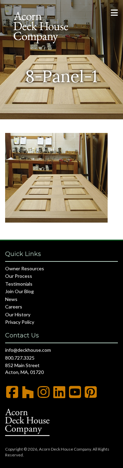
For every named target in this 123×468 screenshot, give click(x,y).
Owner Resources (24, 268)
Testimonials (18, 284)
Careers (13, 307)
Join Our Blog (19, 291)
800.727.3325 (20, 358)
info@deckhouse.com (28, 350)
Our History (17, 314)
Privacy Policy (19, 322)
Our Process (18, 276)
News (11, 299)
